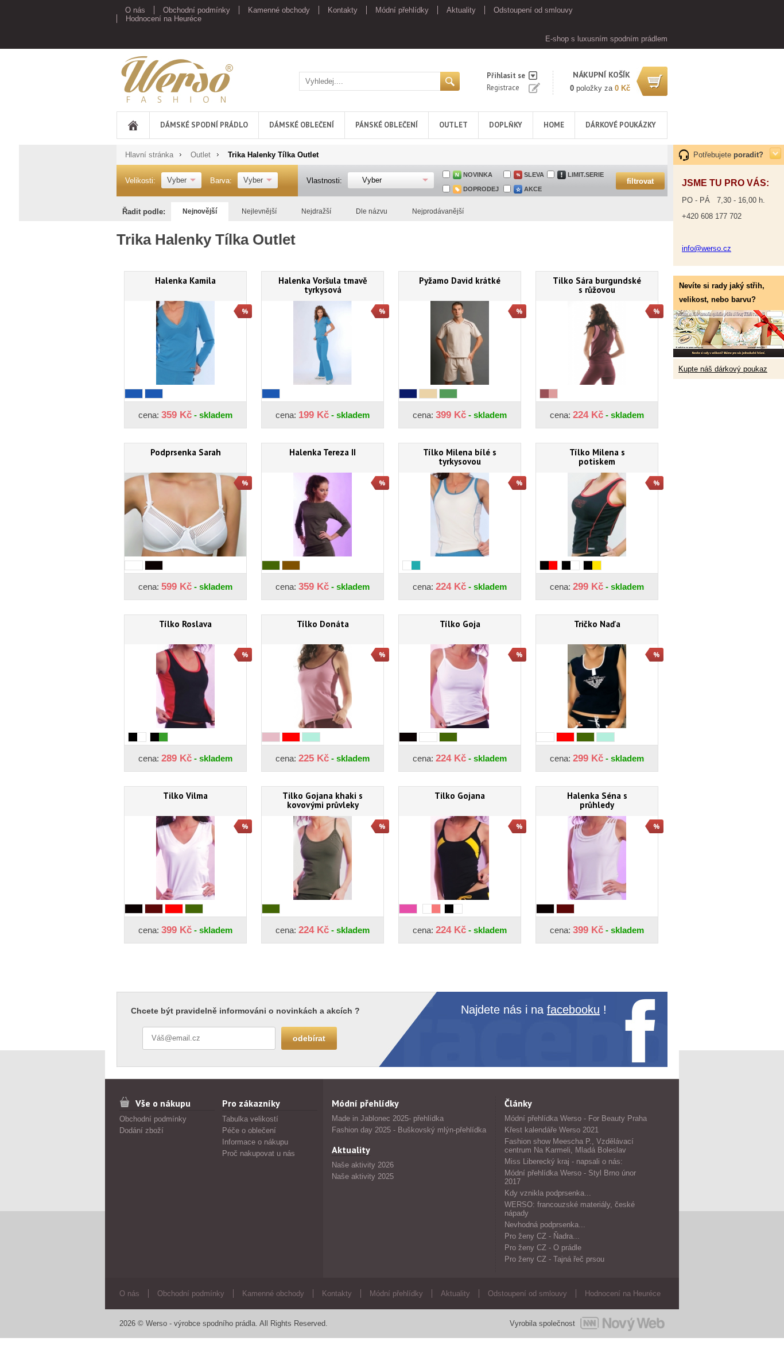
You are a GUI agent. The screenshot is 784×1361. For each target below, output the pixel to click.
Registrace (503, 87)
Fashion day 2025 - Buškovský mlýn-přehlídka (409, 1130)
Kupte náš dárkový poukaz (722, 369)
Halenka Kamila (185, 280)
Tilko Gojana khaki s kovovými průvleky (322, 800)
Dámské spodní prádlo (204, 125)
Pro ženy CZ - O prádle (542, 1247)
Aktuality (461, 10)
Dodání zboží (141, 1130)
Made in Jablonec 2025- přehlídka (388, 1118)
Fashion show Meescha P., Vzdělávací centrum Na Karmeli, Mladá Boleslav (569, 1145)
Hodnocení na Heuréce (163, 18)
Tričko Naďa (597, 623)
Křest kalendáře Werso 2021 (551, 1130)
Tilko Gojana (459, 795)
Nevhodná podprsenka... (544, 1224)
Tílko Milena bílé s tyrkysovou (459, 457)
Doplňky (505, 125)
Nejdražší (316, 211)
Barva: (221, 180)
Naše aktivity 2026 (363, 1165)
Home (554, 125)
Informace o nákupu (255, 1142)
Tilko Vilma (185, 795)
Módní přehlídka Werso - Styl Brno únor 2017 (570, 1177)
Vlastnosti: (324, 180)
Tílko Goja (460, 623)
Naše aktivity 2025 (363, 1176)
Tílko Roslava (185, 623)
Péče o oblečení (249, 1130)
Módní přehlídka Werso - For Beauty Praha (575, 1118)
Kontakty (343, 10)
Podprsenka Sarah (185, 452)
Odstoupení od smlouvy (533, 10)
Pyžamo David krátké (459, 280)
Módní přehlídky (402, 10)
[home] (133, 125)
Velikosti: (140, 180)
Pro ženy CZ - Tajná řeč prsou (554, 1259)
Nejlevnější (259, 211)
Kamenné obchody (279, 10)
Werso (127, 77)
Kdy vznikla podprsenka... (547, 1193)
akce (533, 188)
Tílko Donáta (323, 623)
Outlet (453, 125)
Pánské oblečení (386, 125)
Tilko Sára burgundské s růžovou (597, 285)
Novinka (477, 174)
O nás (135, 10)
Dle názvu (371, 211)
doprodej (481, 188)
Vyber (177, 180)
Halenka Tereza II (322, 452)
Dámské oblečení (301, 125)
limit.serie (586, 174)
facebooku (573, 1009)
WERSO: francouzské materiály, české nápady (569, 1208)
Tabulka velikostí (250, 1119)
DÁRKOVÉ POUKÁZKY (620, 125)
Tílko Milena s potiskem (597, 457)
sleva (534, 174)
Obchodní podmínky (196, 10)
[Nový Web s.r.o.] (622, 1323)
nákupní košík (601, 74)
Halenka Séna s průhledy (597, 800)
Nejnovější (200, 211)
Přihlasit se (506, 75)
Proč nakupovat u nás (258, 1153)
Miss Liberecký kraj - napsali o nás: (563, 1161)
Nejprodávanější (438, 211)
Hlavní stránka (149, 154)
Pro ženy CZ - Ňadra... (542, 1236)
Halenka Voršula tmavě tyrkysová (322, 285)
